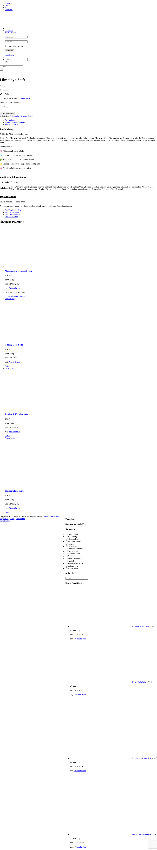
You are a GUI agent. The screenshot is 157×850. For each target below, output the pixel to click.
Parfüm (70, 544)
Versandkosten (24, 98)
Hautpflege (72, 561)
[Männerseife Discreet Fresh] (81, 246)
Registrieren (9, 55)
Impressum (4, 519)
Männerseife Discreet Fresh (18, 271)
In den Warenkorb (7, 114)
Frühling (71, 556)
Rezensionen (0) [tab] (11, 124)
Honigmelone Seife (14, 491)
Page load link (5, 521)
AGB (46, 516)
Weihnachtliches (74, 554)
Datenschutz (54, 516)
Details (22, 296)
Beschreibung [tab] (10, 120)
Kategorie (70, 529)
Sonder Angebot (74, 568)
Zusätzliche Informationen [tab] (15, 122)
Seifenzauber (15, 116)
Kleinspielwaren (74, 539)
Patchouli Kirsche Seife (16, 414)
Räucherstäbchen (74, 541)
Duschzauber (73, 551)
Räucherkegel (73, 536)
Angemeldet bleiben (15, 46)
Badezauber (72, 546)
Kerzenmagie (73, 534)
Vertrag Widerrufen (17, 519)
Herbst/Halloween (75, 559)
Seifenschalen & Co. (76, 563)
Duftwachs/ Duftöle (75, 549)
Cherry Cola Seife (14, 344)
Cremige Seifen (26, 116)
